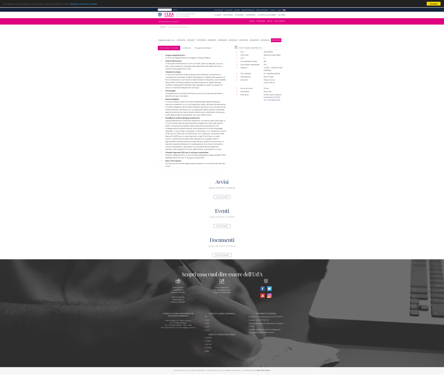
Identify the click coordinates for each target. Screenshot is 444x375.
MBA (207, 351)
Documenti (279, 21)
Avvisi (270, 21)
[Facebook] (263, 288)
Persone (260, 21)
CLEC (207, 323)
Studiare (239, 15)
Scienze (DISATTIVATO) (259, 320)
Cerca (175, 10)
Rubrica (273, 10)
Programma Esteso (202, 48)
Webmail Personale (248, 10)
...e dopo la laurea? (266, 15)
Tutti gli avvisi (222, 197)
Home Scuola (218, 10)
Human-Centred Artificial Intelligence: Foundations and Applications (265, 330)
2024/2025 (276, 40)
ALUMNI (281, 15)
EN (284, 9)
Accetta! (433, 3)
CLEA (207, 320)
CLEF (207, 327)
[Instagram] (269, 295)
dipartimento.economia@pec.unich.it (180, 327)
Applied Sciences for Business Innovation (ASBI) (266, 324)
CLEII (207, 330)
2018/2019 (211, 40)
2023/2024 (265, 40)
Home (252, 21)
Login (279, 10)
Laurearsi (250, 15)
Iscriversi (228, 15)
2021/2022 (243, 40)
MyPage (237, 10)
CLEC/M (208, 344)
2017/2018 (201, 40)
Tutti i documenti (222, 255)
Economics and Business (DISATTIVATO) (266, 317)
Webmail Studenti (262, 10)
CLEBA (208, 341)
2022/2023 (254, 40)
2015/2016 (181, 40)
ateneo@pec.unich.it (224, 290)
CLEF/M (208, 348)
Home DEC (228, 10)
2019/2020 (222, 40)
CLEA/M (218, 15)
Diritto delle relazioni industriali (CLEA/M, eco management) (273, 97)
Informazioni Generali (169, 48)
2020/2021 (232, 40)
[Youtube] (263, 295)
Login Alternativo (263, 370)
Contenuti (186, 48)
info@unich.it (224, 287)
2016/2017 (191, 40)
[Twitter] (269, 288)
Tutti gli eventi (222, 226)
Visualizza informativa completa (83, 3)
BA (206, 317)
